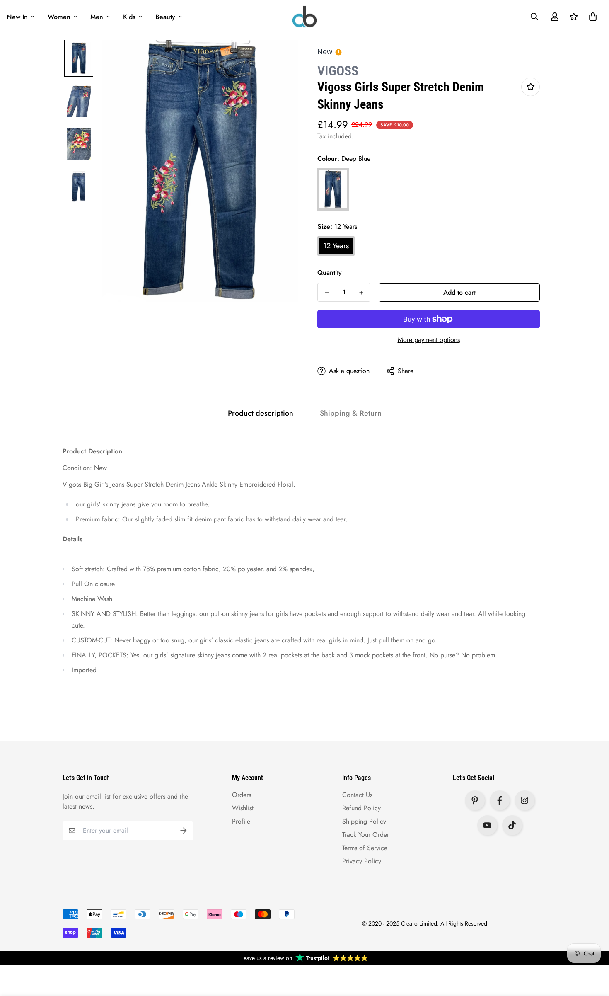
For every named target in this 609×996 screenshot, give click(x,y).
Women (59, 17)
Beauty (165, 17)
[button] (591, 16)
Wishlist (243, 808)
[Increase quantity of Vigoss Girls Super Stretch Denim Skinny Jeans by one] (361, 292)
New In (17, 17)
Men (96, 17)
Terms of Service (364, 848)
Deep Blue (332, 189)
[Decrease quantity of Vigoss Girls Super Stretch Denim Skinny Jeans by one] (327, 292)
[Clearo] (304, 16)
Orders (241, 795)
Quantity (329, 272)
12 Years (336, 245)
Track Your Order (365, 834)
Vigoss (337, 71)
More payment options (429, 339)
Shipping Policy (364, 821)
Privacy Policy (361, 861)
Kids (129, 17)
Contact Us (357, 795)
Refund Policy (361, 808)
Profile (241, 821)
